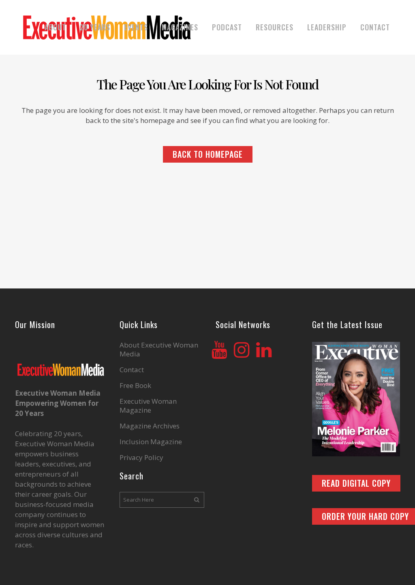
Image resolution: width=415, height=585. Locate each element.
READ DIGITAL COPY (356, 483)
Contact (132, 369)
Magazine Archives (150, 426)
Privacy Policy (141, 457)
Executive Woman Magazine (148, 406)
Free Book (135, 385)
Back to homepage (208, 154)
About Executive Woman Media (159, 349)
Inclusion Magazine (151, 441)
